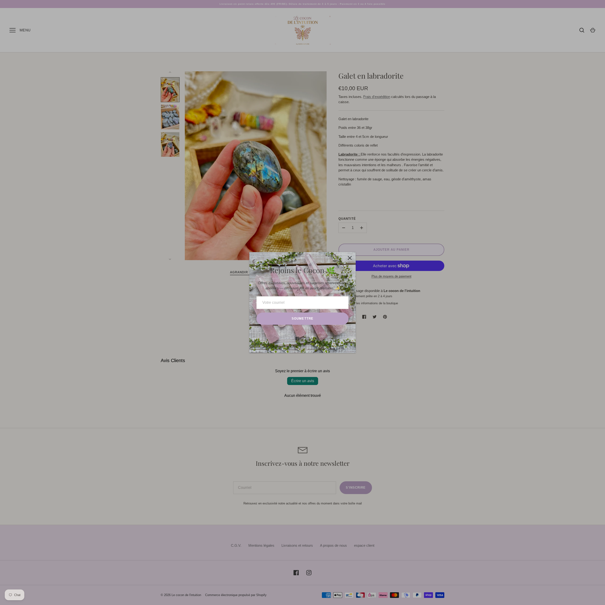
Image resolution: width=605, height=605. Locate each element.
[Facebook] (297, 339)
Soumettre (302, 318)
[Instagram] (307, 339)
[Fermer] (350, 258)
